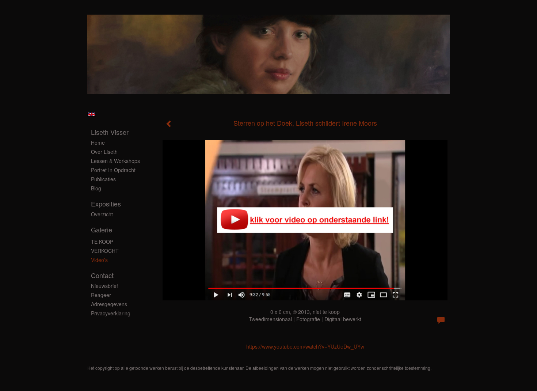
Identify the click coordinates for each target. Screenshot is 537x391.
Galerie (101, 229)
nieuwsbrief (104, 285)
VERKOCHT (105, 250)
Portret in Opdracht (113, 170)
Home (98, 142)
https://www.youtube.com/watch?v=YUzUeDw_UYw (305, 346)
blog (96, 188)
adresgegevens (109, 304)
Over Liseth (104, 151)
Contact (102, 275)
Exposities (106, 203)
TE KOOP (102, 241)
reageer (101, 295)
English (91, 114)
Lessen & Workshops (115, 160)
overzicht (102, 214)
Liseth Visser (110, 132)
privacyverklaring (110, 313)
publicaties (103, 179)
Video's (99, 259)
